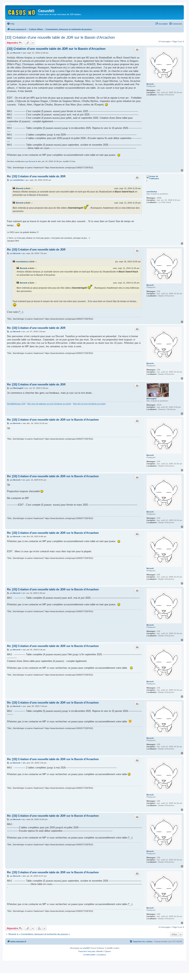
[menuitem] (10, 24)
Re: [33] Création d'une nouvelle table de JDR (36, 176)
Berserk (150, 84)
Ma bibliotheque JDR (16, 404)
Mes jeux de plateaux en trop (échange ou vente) (49, 404)
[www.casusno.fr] (22, 12)
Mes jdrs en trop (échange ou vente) (89, 404)
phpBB (86, 948)
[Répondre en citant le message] (137, 49)
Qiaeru (108, 951)
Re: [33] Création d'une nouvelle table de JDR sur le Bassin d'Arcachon (53, 419)
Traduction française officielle (90, 951)
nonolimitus (152, 192)
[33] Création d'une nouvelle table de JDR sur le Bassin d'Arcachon (60, 37)
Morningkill (152, 399)
